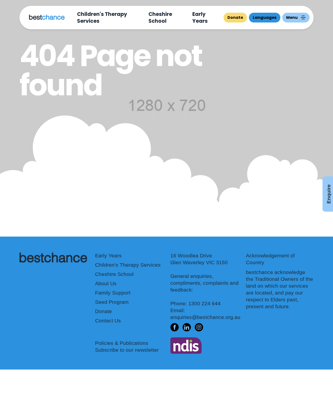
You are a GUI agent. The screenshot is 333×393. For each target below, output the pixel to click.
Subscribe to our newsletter (127, 350)
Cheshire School (160, 17)
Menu (292, 17)
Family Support (112, 292)
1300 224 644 (204, 303)
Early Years (200, 17)
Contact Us (108, 320)
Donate (235, 17)
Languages (264, 17)
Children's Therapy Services (102, 17)
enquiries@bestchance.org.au (205, 317)
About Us (106, 283)
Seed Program (112, 302)
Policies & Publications (121, 343)
